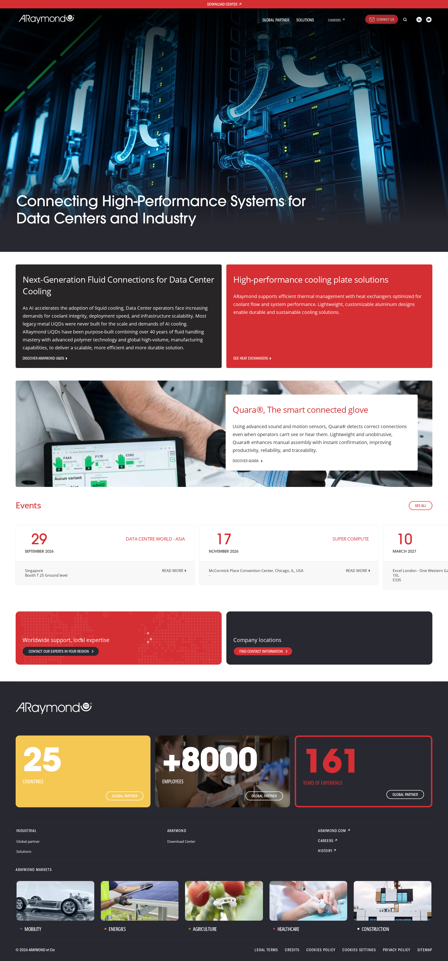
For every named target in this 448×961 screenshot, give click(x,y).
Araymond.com (332, 831)
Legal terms (266, 950)
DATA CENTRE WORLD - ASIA (155, 539)
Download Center (181, 841)
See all (420, 506)
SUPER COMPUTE (350, 539)
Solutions (305, 20)
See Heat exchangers (250, 359)
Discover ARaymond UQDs (43, 359)
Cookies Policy (320, 950)
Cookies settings (359, 950)
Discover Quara (246, 461)
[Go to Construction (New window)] (392, 901)
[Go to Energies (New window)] (139, 901)
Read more (172, 570)
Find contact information (261, 652)
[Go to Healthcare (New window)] (308, 901)
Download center (222, 5)
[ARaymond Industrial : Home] (44, 19)
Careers (334, 20)
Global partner (275, 20)
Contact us (385, 20)
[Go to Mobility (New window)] (55, 901)
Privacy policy (396, 950)
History (325, 851)
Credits (292, 950)
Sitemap (424, 950)
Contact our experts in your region (59, 652)
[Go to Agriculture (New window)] (224, 901)
